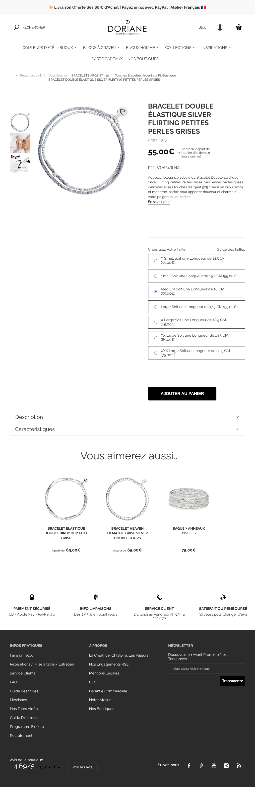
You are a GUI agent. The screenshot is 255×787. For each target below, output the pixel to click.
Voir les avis (82, 767)
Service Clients (22, 673)
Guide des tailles (24, 691)
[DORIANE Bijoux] (127, 27)
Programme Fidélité (27, 727)
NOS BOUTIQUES (143, 59)
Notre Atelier (100, 700)
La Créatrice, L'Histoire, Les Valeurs (118, 655)
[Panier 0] (239, 27)
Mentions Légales (104, 673)
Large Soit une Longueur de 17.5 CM (199, 307)
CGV (93, 682)
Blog (202, 27)
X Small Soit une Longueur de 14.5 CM (193, 260)
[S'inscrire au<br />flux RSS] (239, 766)
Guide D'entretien (25, 718)
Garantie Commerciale (108, 691)
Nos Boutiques (101, 709)
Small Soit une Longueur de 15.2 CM (199, 276)
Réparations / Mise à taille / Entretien (42, 664)
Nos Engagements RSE (109, 664)
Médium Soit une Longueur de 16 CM (192, 291)
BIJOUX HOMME (140, 47)
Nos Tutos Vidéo (24, 709)
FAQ (13, 682)
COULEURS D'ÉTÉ (38, 47)
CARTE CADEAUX (107, 59)
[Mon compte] (220, 27)
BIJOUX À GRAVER (99, 47)
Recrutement (21, 736)
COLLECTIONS (178, 47)
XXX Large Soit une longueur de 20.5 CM (195, 353)
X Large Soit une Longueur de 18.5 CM (193, 322)
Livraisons (18, 700)
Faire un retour (22, 655)
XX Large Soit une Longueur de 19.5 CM (194, 337)
